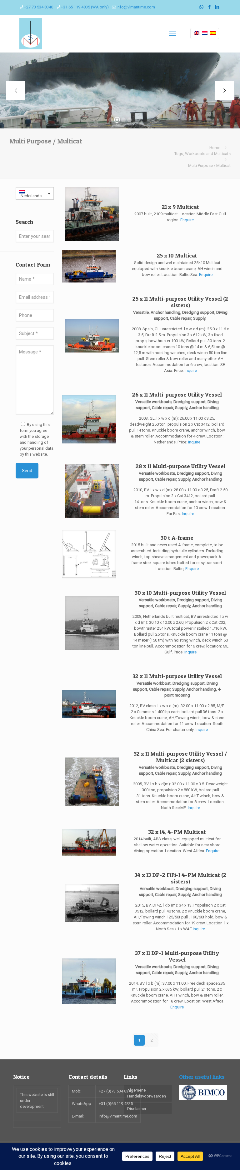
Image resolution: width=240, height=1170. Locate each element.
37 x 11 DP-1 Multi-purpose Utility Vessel (177, 956)
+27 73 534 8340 (38, 7)
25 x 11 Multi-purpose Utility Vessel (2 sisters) (180, 301)
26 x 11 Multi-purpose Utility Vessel (177, 394)
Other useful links (202, 1076)
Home (214, 147)
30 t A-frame (177, 537)
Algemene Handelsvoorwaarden (146, 1093)
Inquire (191, 370)
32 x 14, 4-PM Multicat (177, 831)
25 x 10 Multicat (177, 255)
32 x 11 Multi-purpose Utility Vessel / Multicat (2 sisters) (180, 756)
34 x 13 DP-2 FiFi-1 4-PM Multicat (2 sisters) (180, 878)
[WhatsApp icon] (201, 7)
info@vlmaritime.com (136, 7)
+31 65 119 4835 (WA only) (85, 7)
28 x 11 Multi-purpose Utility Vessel (180, 466)
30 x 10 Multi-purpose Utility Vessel (180, 592)
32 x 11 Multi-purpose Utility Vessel (177, 676)
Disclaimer (136, 1108)
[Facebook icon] (209, 7)
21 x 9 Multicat (180, 206)
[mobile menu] (172, 33)
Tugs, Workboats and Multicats (202, 153)
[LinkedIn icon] (217, 7)
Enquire (187, 220)
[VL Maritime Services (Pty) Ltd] (30, 33)
